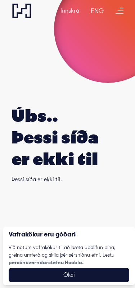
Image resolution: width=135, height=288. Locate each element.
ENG (97, 10)
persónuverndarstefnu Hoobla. (46, 262)
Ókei (69, 275)
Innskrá (69, 11)
